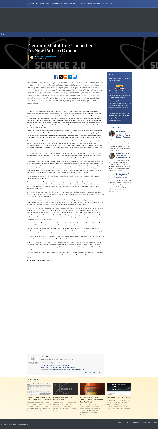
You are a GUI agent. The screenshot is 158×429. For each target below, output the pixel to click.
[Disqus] (65, 284)
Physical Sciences (86, 3)
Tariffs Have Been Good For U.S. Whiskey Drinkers (123, 155)
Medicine (75, 3)
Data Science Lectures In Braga (118, 397)
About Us (120, 422)
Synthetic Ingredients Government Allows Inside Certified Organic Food (62, 369)
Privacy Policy (146, 422)
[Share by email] (65, 77)
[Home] (32, 3)
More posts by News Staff (93, 372)
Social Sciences (98, 3)
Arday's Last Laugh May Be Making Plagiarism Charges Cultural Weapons (123, 134)
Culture (47, 3)
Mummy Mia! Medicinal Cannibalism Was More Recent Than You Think (91, 399)
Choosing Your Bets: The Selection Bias (62, 398)
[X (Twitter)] (3, 34)
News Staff (40, 57)
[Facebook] (2, 34)
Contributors (108, 3)
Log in (155, 34)
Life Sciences (67, 3)
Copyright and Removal (132, 422)
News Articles (51, 57)
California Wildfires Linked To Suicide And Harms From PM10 (39, 398)
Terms (155, 422)
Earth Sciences (56, 3)
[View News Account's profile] (31, 57)
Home (42, 3)
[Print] (75, 77)
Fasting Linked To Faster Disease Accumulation (55, 365)
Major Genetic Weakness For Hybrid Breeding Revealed (58, 367)
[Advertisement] (79, 19)
